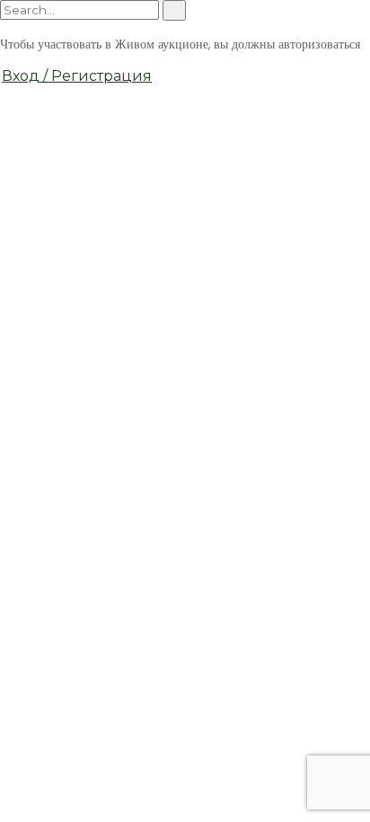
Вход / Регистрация (77, 75)
